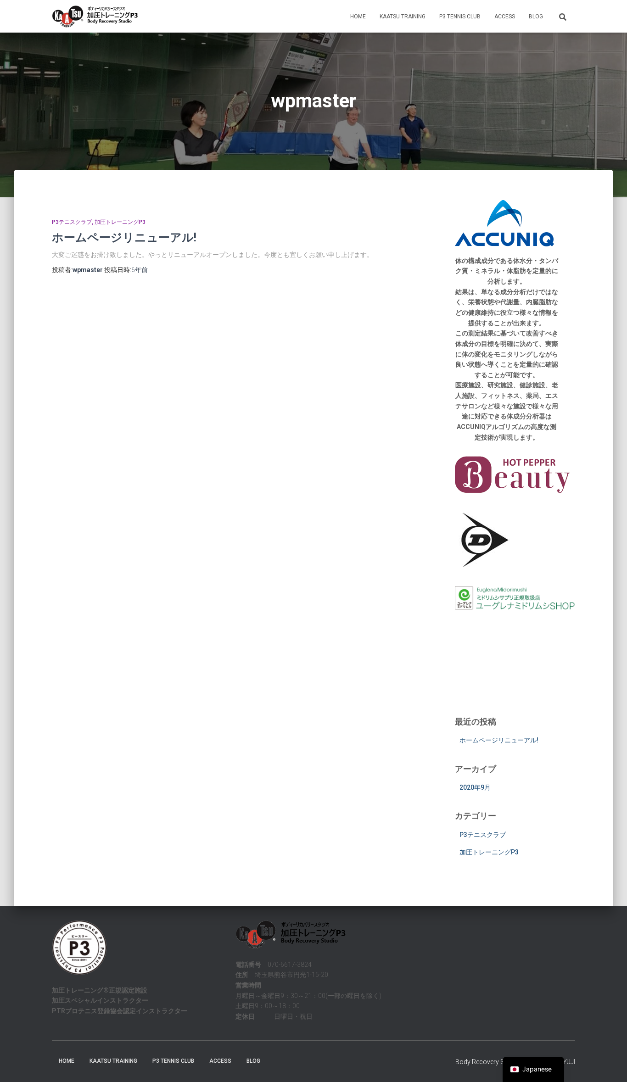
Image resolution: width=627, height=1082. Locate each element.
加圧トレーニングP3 (120, 222)
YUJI (569, 1061)
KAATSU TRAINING (402, 16)
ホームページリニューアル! (124, 237)
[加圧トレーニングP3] (105, 16)
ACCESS (504, 16)
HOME (358, 16)
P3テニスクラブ (72, 222)
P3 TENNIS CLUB (460, 16)
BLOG (536, 16)
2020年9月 (475, 787)
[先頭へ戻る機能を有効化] (609, 1063)
